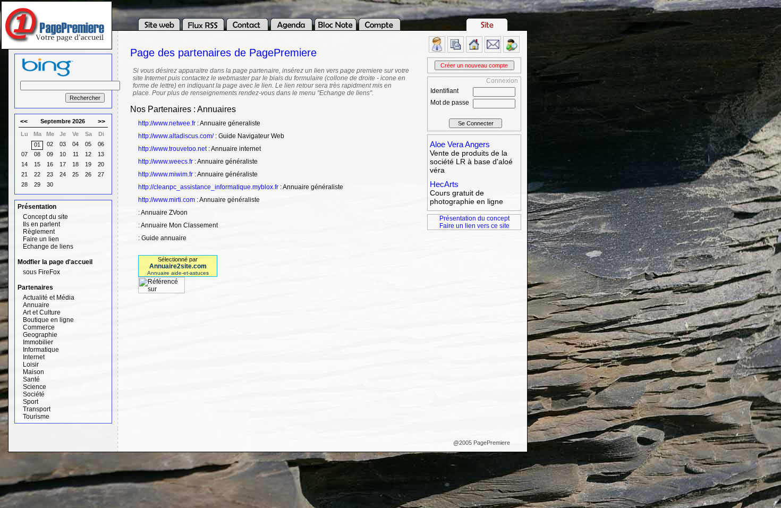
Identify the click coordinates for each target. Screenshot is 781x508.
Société (34, 394)
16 (50, 164)
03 (63, 144)
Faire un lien (41, 239)
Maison (33, 372)
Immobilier (38, 342)
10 (63, 154)
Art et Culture (42, 312)
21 (24, 174)
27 (101, 174)
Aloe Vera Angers (460, 144)
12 (88, 154)
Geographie (40, 334)
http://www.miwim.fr (165, 174)
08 (37, 154)
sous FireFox (41, 272)
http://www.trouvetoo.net (172, 149)
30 (50, 184)
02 (50, 144)
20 (101, 164)
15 (37, 164)
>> (101, 121)
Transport (36, 409)
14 (24, 164)
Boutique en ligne (48, 320)
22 (37, 174)
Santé (31, 379)
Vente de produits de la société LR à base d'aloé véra (471, 161)
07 (24, 154)
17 (63, 164)
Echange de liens (48, 246)
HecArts (444, 184)
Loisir (31, 364)
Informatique (41, 349)
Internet (34, 357)
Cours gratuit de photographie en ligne (466, 197)
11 (76, 154)
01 (37, 144)
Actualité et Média (48, 297)
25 (75, 174)
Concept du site (45, 217)
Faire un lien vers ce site (474, 226)
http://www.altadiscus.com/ (176, 136)
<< (24, 121)
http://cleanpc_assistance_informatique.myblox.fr (208, 187)
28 (24, 184)
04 (75, 144)
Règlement (39, 231)
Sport (30, 401)
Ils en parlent (41, 224)
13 (101, 154)
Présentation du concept (474, 218)
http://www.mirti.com (166, 200)
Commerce (39, 327)
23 (50, 174)
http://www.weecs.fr (165, 161)
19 (88, 164)
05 (88, 144)
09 (50, 154)
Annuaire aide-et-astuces (178, 273)
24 (63, 174)
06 (101, 144)
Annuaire (36, 305)
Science (34, 387)
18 (75, 164)
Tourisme (36, 416)
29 (37, 184)
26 (88, 174)
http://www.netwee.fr (167, 123)
